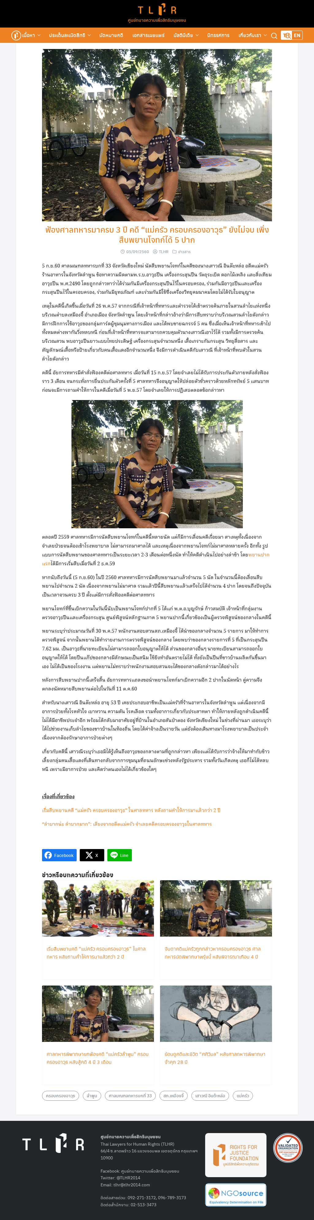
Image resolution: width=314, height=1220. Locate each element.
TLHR (163, 251)
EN (297, 35)
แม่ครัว (243, 1095)
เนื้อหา (28, 35)
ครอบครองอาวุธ (60, 1095)
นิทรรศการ (218, 35)
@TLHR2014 (128, 1177)
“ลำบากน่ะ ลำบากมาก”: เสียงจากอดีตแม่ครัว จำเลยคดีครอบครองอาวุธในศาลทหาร (127, 824)
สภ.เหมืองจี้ (173, 1095)
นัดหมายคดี (111, 35)
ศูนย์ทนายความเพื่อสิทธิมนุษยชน (157, 20)
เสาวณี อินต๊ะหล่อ (210, 1095)
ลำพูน (92, 1095)
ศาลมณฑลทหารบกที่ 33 (130, 1095)
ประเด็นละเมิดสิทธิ (67, 35)
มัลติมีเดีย (183, 35)
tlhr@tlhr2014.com (131, 1184)
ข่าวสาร (184, 251)
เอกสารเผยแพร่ (148, 35)
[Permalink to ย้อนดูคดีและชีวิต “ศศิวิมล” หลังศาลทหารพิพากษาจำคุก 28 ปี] (216, 1014)
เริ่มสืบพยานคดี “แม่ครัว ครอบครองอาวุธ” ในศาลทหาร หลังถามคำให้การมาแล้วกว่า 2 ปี (131, 810)
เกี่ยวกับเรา (250, 35)
